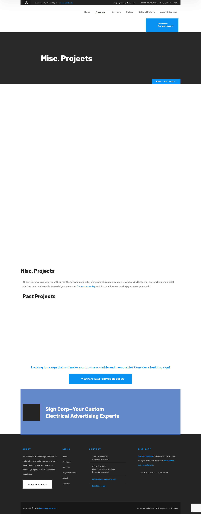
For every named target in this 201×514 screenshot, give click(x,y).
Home (158, 81)
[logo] (33, 18)
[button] (26, 330)
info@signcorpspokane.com (124, 3)
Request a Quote (66, 3)
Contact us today (86, 286)
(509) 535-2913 (98, 486)
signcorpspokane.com (47, 508)
